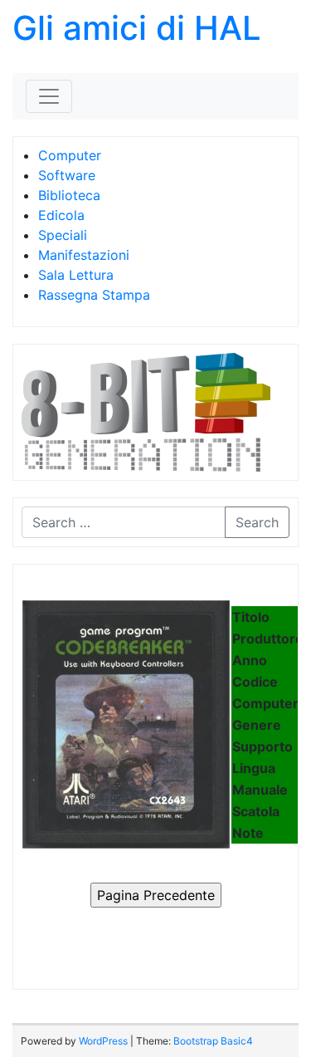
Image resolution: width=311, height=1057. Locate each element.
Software (66, 175)
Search (257, 522)
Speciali (62, 235)
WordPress (103, 1041)
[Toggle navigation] (49, 96)
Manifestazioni (83, 255)
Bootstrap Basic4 (213, 1041)
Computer (69, 155)
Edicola (61, 215)
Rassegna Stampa (94, 294)
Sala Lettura (76, 275)
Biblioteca (69, 195)
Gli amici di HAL (136, 27)
